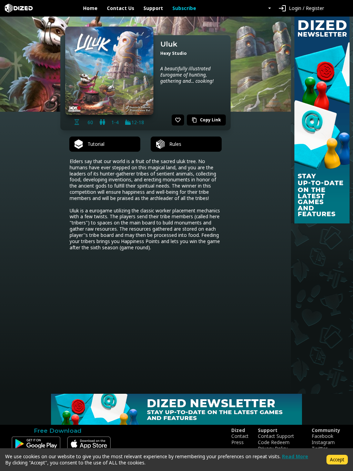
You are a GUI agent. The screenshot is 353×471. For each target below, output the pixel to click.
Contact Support (276, 436)
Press (237, 442)
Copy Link (206, 120)
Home (90, 8)
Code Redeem (274, 442)
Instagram (323, 442)
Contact (240, 436)
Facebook (322, 436)
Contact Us (120, 8)
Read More (295, 456)
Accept (337, 459)
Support (153, 8)
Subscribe (184, 8)
